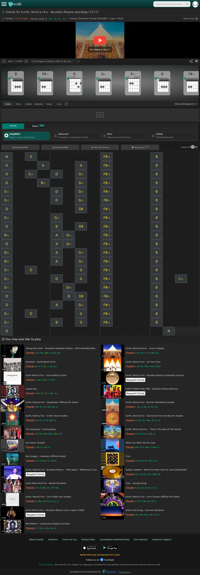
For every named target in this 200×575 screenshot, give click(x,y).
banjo (49, 104)
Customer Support (161, 539)
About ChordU (36, 539)
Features (53, 539)
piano (18, 104)
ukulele (28, 104)
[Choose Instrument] (66, 104)
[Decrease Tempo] (3, 61)
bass (59, 104)
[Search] (187, 4)
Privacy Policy (88, 539)
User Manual (140, 539)
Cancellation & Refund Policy (114, 539)
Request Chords (135, 379)
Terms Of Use (69, 539)
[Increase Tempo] (26, 61)
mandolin (39, 104)
